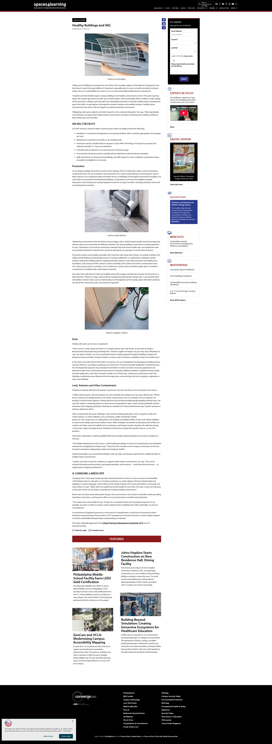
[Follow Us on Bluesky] (223, 4)
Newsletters (224, 8)
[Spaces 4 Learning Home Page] (50, 5)
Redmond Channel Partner (134, 713)
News (168, 8)
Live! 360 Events (130, 703)
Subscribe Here (176, 184)
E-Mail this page (80, 530)
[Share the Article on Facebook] (163, 19)
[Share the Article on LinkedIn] (163, 23)
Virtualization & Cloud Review (135, 723)
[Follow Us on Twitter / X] (219, 4)
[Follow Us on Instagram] (230, 4)
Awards (212, 8)
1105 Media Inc (108, 736)
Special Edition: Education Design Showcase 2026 (184, 177)
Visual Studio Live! (130, 727)
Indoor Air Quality (79, 20)
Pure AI (126, 710)
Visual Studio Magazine (171, 723)
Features (175, 8)
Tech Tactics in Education (172, 716)
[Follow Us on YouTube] (233, 4)
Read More (175, 221)
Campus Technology (131, 699)
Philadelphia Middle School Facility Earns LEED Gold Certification (92, 578)
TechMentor (128, 716)
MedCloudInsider (130, 706)
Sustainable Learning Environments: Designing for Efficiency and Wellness (181, 243)
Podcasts (191, 8)
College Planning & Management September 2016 (122, 523)
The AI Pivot (128, 720)
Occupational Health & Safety (174, 706)
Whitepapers (179, 265)
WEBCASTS (177, 237)
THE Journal (166, 720)
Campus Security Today (171, 696)
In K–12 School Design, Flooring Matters (182, 292)
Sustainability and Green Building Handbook (183, 283)
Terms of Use (149, 736)
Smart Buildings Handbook (180, 276)
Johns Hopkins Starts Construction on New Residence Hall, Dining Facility (137, 558)
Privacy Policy (188, 56)
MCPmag (165, 703)
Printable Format (97, 530)
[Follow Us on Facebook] (226, 4)
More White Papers (178, 300)
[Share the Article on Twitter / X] (163, 27)
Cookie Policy (136, 736)
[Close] (72, 721)
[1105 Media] (85, 716)
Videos (183, 8)
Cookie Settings (48, 736)
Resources (201, 8)
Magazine (158, 8)
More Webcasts (176, 252)
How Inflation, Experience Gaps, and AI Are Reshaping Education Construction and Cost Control (183, 99)
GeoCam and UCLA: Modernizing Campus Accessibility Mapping (89, 638)
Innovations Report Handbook (182, 269)
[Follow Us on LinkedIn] (216, 4)
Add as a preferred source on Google (206, 4)
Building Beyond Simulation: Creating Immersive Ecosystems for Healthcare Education (140, 625)
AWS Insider (128, 696)
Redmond (165, 710)
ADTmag (165, 693)
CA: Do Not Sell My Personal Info (166, 736)
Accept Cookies (66, 736)
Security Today (167, 713)
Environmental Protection (172, 699)
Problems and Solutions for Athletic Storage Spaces (182, 203)
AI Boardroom (129, 693)
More (233, 8)
